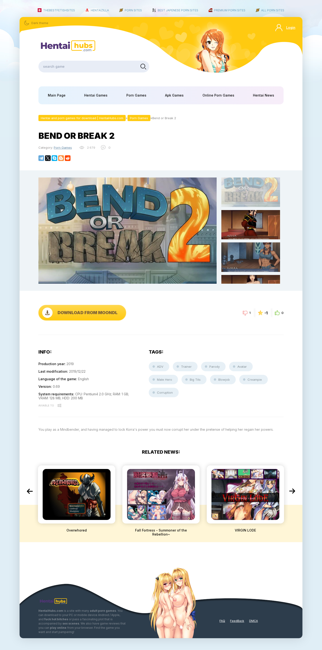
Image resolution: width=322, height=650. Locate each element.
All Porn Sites (272, 10)
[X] (48, 158)
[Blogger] (61, 158)
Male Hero (164, 379)
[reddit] (67, 158)
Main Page (57, 95)
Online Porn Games (218, 95)
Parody (214, 366)
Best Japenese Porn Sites (178, 10)
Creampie (255, 379)
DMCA (253, 621)
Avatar (242, 366)
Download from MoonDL (88, 312)
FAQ (222, 621)
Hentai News (263, 95)
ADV (160, 366)
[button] (29, 491)
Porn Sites (133, 10)
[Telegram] (41, 158)
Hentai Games (95, 95)
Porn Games (136, 95)
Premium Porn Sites (229, 10)
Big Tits (195, 379)
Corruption (165, 392)
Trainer (186, 366)
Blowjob (224, 379)
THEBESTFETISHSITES (59, 10)
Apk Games (174, 95)
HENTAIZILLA (100, 10)
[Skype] (54, 158)
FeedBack (237, 621)
